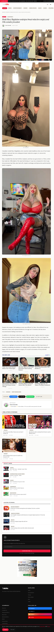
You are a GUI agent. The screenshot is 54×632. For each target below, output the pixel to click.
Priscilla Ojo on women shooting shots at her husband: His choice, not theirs (25, 508)
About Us (4, 608)
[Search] (47, 4)
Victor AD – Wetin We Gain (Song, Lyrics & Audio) (17, 481)
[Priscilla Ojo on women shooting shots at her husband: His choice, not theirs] (6, 508)
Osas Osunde (8, 25)
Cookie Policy (5, 623)
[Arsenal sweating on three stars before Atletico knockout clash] (6, 528)
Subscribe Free (26, 550)
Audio (45, 8)
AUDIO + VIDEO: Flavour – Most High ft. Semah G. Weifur (18, 469)
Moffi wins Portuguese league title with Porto (18, 521)
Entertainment (18, 8)
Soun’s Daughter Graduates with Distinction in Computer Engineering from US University (27, 515)
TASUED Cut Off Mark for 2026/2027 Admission (17, 488)
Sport (12, 526)
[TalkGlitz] (5, 4)
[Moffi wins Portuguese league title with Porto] (6, 521)
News (9, 8)
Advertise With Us (5, 612)
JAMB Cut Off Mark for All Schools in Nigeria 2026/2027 (18, 494)
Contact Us (4, 610)
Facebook (32, 608)
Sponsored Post (5, 616)
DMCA (3, 619)
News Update (33, 8)
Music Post (4, 614)
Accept (5, 629)
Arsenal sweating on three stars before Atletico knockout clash (22, 528)
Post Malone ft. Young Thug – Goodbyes (16, 475)
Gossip (25, 8)
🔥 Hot (4, 8)
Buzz (40, 8)
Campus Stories (15, 513)
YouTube (32, 617)
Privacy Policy (5, 621)
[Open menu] (50, 4)
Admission (13, 486)
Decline (12, 629)
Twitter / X (32, 611)
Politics (51, 8)
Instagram (32, 614)
